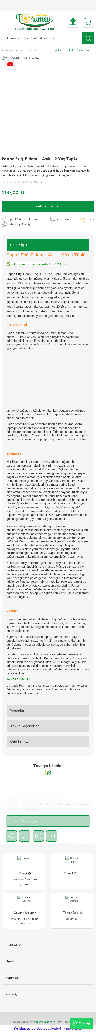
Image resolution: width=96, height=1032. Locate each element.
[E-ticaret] (47, 1028)
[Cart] (88, 22)
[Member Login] (73, 21)
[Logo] (34, 22)
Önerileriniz (19, 741)
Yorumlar (17, 711)
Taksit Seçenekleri (24, 726)
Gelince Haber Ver (48, 206)
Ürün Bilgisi (18, 245)
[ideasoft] (23, 1029)
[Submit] (84, 821)
